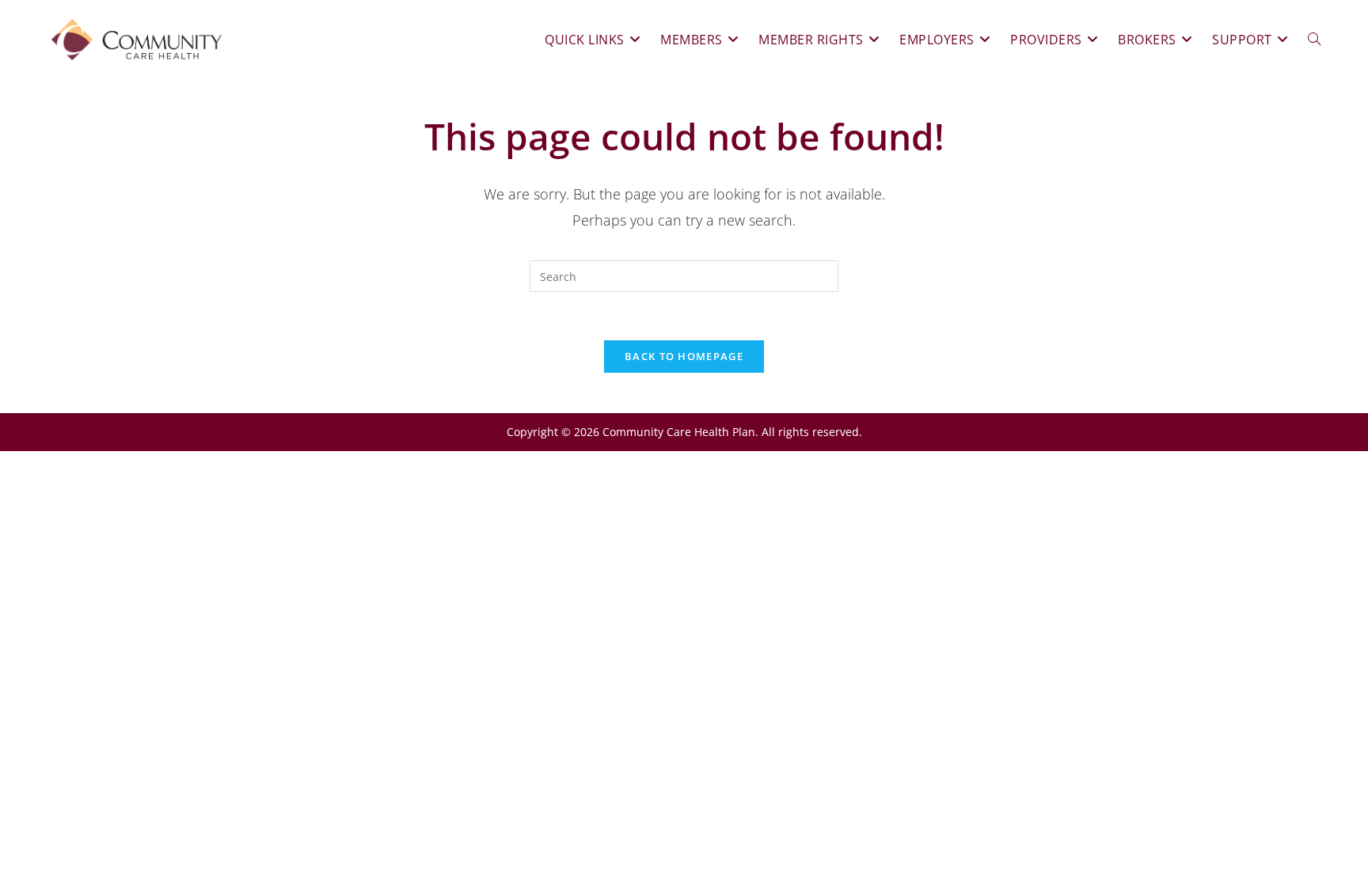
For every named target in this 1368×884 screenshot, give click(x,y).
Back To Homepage (684, 356)
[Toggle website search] (1314, 39)
